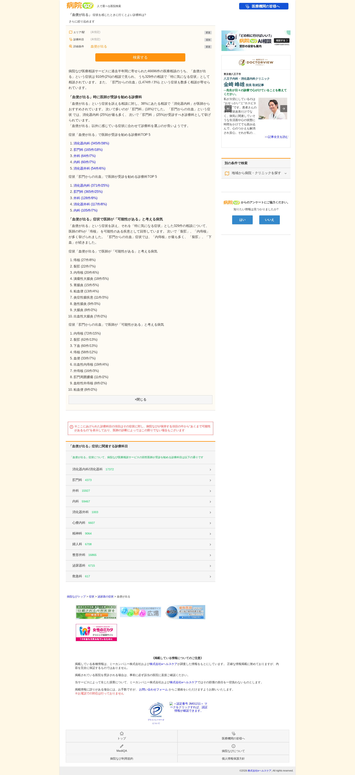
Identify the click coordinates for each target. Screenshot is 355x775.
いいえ (269, 219)
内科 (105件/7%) (85, 210)
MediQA (121, 750)
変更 (208, 32)
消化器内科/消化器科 (93, 469)
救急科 (81, 576)
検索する (140, 57)
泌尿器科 (83, 565)
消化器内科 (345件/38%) (91, 143)
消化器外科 (85, 512)
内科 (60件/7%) (85, 162)
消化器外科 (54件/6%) (89, 168)
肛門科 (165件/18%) (88, 149)
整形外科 (84, 555)
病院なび (80, 4)
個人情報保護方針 (233, 758)
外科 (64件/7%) (85, 156)
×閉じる (140, 399)
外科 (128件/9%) (85, 198)
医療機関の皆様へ (266, 6)
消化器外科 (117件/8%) (90, 204)
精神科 (82, 533)
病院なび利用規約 (121, 758)
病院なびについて (233, 751)
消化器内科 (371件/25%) (91, 185)
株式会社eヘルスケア (163, 664)
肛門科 (82, 480)
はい (242, 219)
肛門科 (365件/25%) (88, 191)
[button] (228, 108)
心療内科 (83, 522)
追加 (208, 39)
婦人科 (82, 544)
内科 (81, 501)
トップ (121, 738)
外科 (81, 490)
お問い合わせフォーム (153, 689)
